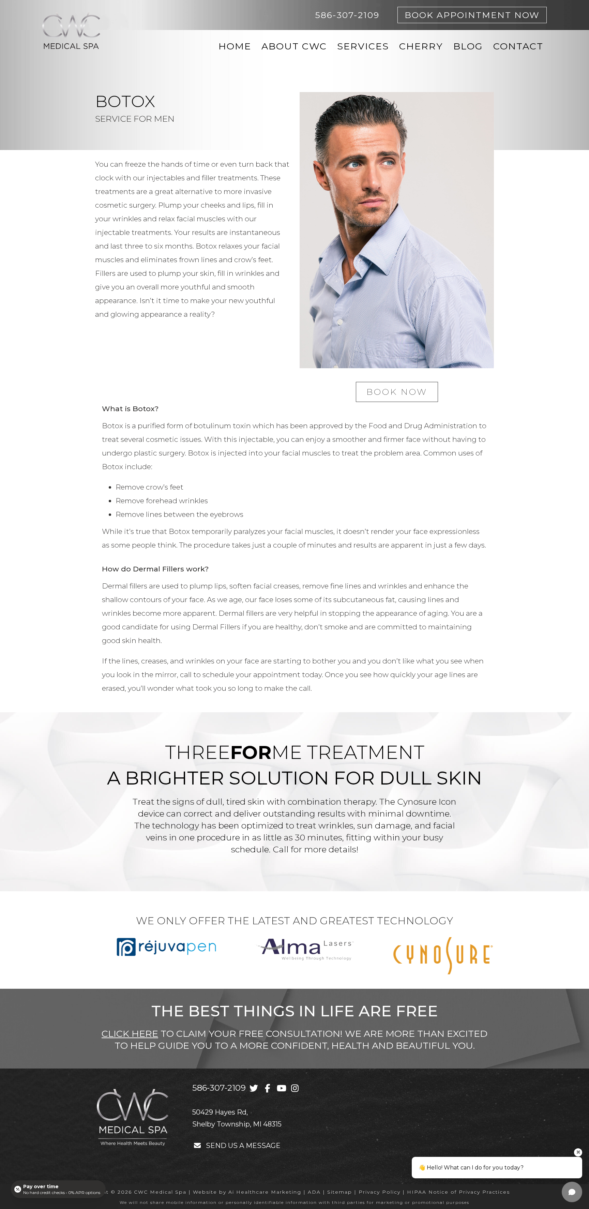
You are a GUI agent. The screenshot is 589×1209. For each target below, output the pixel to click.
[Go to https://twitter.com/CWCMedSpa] (254, 1088)
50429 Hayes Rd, (220, 1112)
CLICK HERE (130, 1033)
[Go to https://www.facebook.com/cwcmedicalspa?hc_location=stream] (267, 1088)
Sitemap (339, 1192)
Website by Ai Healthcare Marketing (247, 1192)
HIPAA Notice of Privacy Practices (458, 1192)
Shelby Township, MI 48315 (237, 1124)
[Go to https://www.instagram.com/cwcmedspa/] (294, 1088)
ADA (314, 1192)
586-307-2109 (219, 1088)
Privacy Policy (380, 1192)
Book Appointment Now (472, 15)
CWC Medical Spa (160, 1192)
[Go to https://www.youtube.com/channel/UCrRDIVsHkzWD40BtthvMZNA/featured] (281, 1088)
